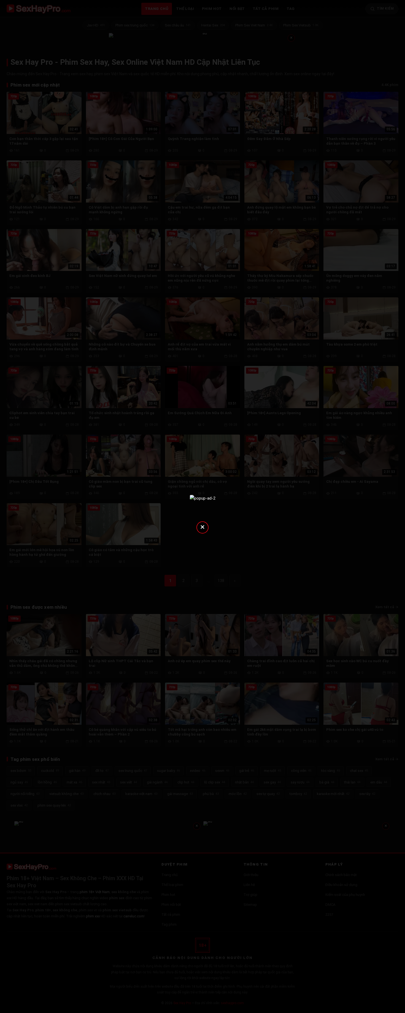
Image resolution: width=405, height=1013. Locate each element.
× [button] (202, 527)
